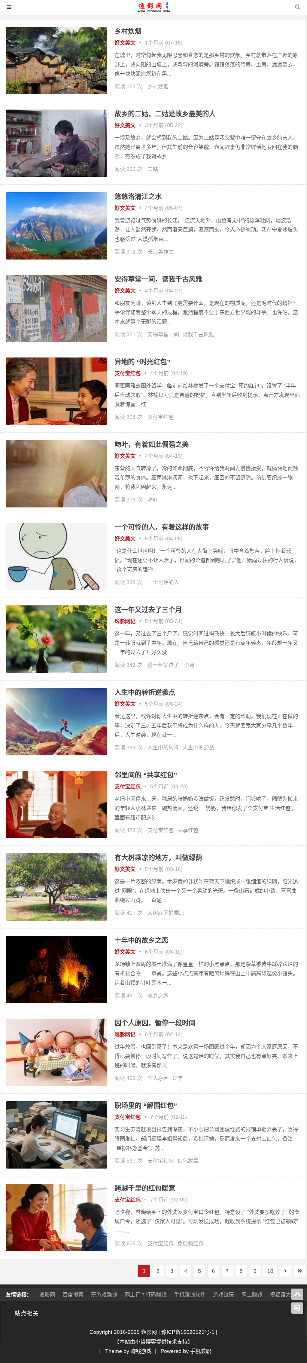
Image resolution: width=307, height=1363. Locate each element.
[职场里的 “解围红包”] (56, 1167)
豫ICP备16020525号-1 (188, 1332)
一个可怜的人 (163, 582)
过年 (177, 1078)
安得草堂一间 (163, 334)
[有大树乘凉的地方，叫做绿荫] (56, 919)
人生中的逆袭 (198, 747)
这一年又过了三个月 (171, 665)
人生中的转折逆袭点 (145, 692)
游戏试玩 (223, 1295)
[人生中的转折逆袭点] (56, 753)
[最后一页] (300, 1271)
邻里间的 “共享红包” (146, 775)
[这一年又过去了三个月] (56, 671)
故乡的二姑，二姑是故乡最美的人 (165, 114)
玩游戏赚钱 (104, 1295)
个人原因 (158, 1078)
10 (270, 1271)
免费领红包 (190, 1243)
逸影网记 (125, 621)
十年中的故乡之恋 (141, 940)
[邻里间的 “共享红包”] (56, 836)
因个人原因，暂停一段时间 (155, 1023)
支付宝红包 (128, 373)
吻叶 (153, 500)
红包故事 (187, 1161)
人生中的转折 (163, 747)
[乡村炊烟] (56, 92)
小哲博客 (145, 1342)
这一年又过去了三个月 (148, 610)
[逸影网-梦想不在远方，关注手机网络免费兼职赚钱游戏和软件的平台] (153, 10)
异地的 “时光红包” (142, 362)
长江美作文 (161, 252)
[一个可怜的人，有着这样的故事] (56, 588)
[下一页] (285, 1271)
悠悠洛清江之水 (138, 196)
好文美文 (125, 43)
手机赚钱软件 (190, 1295)
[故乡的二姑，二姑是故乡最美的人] (56, 175)
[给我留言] (297, 1308)
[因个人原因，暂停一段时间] (56, 1084)
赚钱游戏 (141, 1351)
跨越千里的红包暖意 (145, 1188)
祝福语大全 (283, 1295)
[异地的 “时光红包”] (56, 423)
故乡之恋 (158, 995)
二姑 (153, 169)
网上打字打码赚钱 (146, 1295)
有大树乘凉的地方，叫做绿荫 (158, 858)
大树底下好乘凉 (166, 913)
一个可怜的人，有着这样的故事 (162, 527)
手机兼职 (200, 1351)
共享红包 (187, 830)
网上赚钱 (251, 1295)
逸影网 (47, 1295)
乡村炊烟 (128, 31)
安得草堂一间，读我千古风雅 (158, 279)
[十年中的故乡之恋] (56, 1001)
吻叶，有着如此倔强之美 (152, 444)
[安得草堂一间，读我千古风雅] (56, 340)
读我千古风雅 (198, 334)
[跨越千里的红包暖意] (56, 1249)
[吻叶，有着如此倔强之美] (56, 506)
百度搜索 (73, 1295)
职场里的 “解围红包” (146, 1105)
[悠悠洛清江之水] (56, 258)
